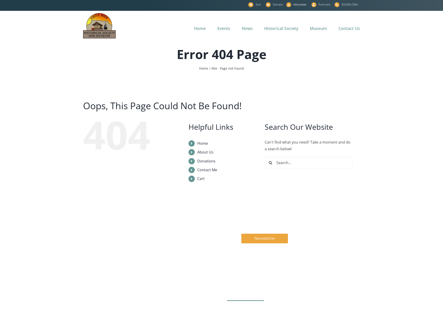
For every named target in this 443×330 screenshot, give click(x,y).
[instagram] (245, 310)
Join (258, 4)
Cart (201, 178)
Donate (278, 4)
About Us (205, 152)
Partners (324, 4)
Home (202, 143)
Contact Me (207, 169)
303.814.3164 (349, 4)
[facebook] (231, 310)
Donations (206, 161)
